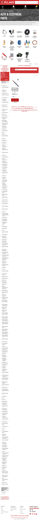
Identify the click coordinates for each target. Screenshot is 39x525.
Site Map (27, 515)
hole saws (28, 106)
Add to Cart (15, 100)
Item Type (3, 75)
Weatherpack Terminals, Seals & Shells (19, 60)
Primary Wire (12, 59)
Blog (1, 507)
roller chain (13, 108)
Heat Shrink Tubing (4, 59)
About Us (21, 507)
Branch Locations (23, 509)
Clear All (6, 79)
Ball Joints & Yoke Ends (19, 36)
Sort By (13, 69)
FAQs (2, 513)
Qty (13, 96)
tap (26, 108)
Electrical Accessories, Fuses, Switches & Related (12, 48)
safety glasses (17, 108)
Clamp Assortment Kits (34, 37)
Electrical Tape (19, 47)
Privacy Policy (21, 515)
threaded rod (30, 108)
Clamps (4, 36)
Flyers (2, 509)
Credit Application (13, 507)
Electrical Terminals (27, 47)
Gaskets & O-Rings (35, 47)
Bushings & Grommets (27, 36)
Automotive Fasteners (12, 36)
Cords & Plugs (4, 47)
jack (31, 106)
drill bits (23, 106)
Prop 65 (11, 510)
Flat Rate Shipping (13, 509)
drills (26, 106)
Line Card (2, 510)
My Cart (36, 7)
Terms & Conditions (14, 515)
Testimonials (22, 513)
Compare (15, 102)
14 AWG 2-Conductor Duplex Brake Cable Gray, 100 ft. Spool (15, 89)
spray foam (22, 108)
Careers (21, 510)
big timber (13, 106)
